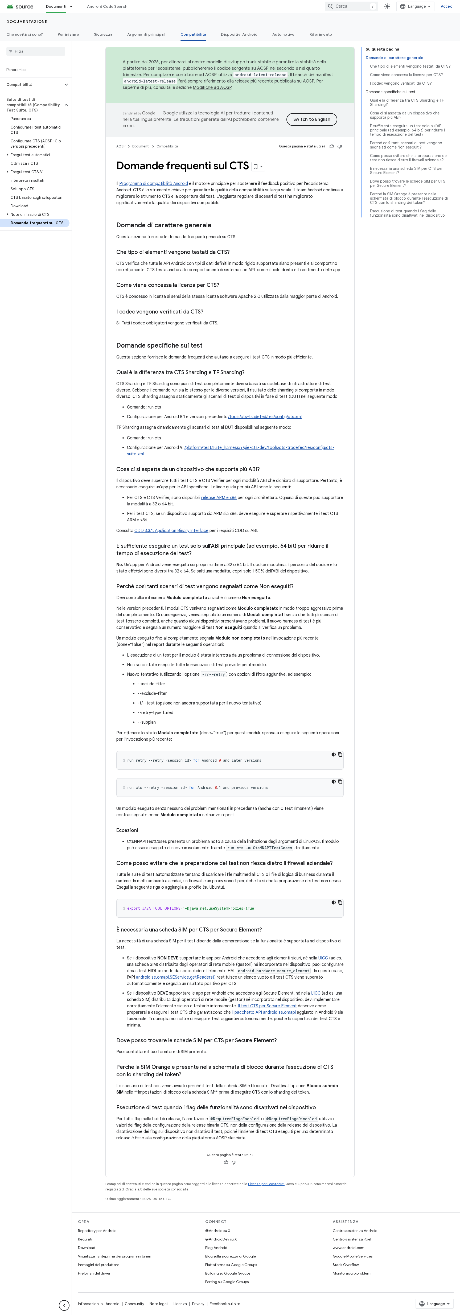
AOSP (120, 146)
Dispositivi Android (239, 34)
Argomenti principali (146, 34)
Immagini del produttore (98, 1264)
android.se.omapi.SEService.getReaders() (176, 977)
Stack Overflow (346, 1264)
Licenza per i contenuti (266, 1184)
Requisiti (85, 1239)
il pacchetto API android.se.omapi (264, 1012)
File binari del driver (94, 1273)
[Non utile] (340, 146)
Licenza (180, 1304)
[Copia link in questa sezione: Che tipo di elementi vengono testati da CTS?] (235, 252)
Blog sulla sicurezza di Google (230, 1256)
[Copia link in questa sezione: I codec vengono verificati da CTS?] (208, 312)
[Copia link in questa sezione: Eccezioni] (143, 831)
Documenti (56, 6)
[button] (31, 84)
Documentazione (26, 21)
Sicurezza (103, 34)
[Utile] (332, 146)
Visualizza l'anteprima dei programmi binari (114, 1256)
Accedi (447, 6)
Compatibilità (193, 34)
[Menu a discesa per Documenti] (73, 6)
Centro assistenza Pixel (352, 1239)
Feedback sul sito (225, 1304)
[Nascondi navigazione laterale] (64, 1305)
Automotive (283, 34)
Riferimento (321, 34)
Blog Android (216, 1247)
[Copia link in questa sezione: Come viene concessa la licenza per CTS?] (224, 285)
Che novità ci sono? (24, 34)
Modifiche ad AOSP (212, 87)
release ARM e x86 (219, 497)
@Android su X (217, 1230)
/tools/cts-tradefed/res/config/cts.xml (265, 416)
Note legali (159, 1304)
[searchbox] (35, 51)
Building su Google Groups (227, 1273)
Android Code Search (107, 6)
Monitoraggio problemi (352, 1273)
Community (134, 1304)
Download (86, 1247)
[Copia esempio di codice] (340, 754)
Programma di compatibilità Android (153, 183)
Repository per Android (97, 1230)
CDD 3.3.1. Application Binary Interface (171, 530)
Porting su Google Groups (227, 1281)
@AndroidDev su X (221, 1239)
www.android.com (348, 1247)
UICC (323, 958)
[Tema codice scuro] (334, 754)
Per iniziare (68, 34)
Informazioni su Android (99, 1304)
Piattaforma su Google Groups (231, 1264)
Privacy (198, 1304)
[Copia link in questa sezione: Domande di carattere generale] (216, 225)
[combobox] (351, 6)
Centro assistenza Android (355, 1230)
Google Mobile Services (352, 1256)
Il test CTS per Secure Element (267, 1006)
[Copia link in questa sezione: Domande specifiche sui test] (208, 346)
